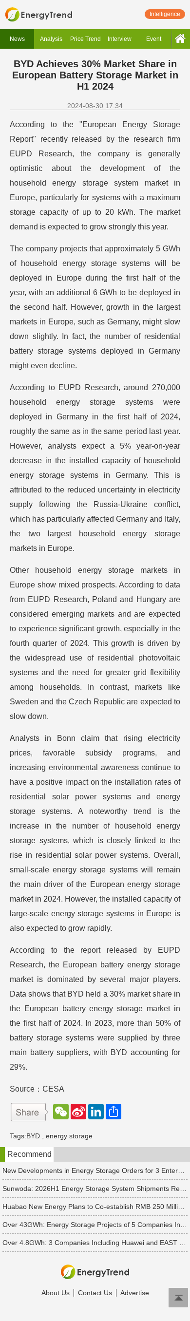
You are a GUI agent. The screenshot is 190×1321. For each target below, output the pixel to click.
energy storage (69, 1136)
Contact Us (95, 1293)
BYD (33, 1136)
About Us (55, 1293)
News (17, 39)
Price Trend (85, 39)
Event (153, 39)
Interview (120, 39)
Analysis (51, 39)
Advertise (134, 1293)
